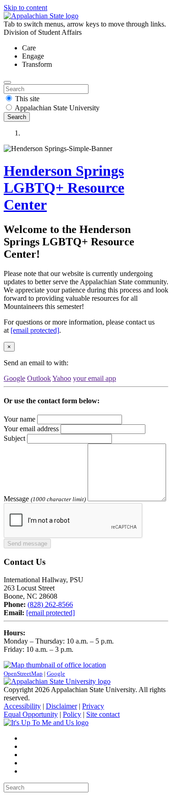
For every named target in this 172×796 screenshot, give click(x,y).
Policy (72, 714)
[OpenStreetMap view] (55, 665)
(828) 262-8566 (50, 604)
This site (27, 99)
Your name (19, 419)
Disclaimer (61, 706)
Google (14, 378)
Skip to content (25, 7)
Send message (27, 543)
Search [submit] (16, 117)
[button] (95, 133)
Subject (14, 438)
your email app (94, 378)
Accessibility (22, 706)
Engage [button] (33, 56)
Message (16, 499)
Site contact (103, 714)
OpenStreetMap (23, 673)
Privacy (93, 706)
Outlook (39, 378)
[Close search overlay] (7, 82)
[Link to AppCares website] (46, 722)
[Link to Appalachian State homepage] (41, 16)
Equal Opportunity (31, 714)
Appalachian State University (57, 108)
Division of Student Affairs (43, 32)
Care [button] (29, 48)
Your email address (31, 429)
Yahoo (61, 378)
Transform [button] (37, 64)
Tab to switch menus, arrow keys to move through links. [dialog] (85, 24)
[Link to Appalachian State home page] (57, 681)
